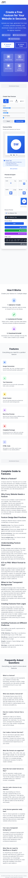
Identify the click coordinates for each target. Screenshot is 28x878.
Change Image (19, 121)
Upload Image (21, 45)
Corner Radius (6, 115)
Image (5, 101)
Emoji (16, 101)
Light (14, 223)
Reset (8, 121)
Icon (23, 101)
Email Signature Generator (17, 877)
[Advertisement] (14, 266)
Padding (5, 110)
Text (12, 101)
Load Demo (14, 168)
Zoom (4, 105)
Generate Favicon (8, 45)
